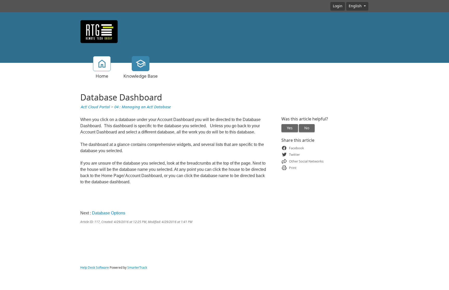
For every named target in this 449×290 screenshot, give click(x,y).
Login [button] (337, 6)
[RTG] (99, 31)
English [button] (356, 6)
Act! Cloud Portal (95, 107)
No (306, 128)
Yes (290, 128)
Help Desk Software (94, 267)
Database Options (108, 213)
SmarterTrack (137, 267)
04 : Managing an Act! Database (142, 107)
